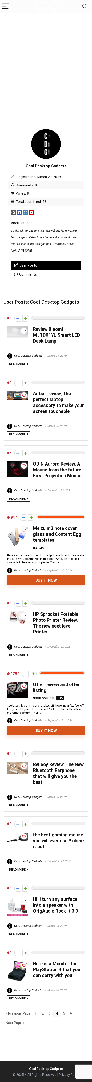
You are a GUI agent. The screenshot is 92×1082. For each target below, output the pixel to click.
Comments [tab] (28, 274)
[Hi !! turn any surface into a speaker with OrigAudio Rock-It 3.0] (17, 898)
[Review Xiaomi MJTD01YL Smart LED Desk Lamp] (17, 328)
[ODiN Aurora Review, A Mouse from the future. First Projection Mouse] (17, 463)
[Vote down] (17, 318)
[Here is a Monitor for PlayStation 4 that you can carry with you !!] (17, 963)
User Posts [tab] (28, 265)
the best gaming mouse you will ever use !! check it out (59, 840)
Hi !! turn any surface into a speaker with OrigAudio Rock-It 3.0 (55, 905)
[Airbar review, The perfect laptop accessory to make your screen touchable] (17, 393)
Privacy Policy (69, 1075)
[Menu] (5, 6)
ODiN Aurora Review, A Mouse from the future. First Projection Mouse (57, 469)
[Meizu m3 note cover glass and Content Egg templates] (17, 527)
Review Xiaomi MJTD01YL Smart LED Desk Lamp (56, 335)
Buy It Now (46, 580)
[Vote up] (25, 318)
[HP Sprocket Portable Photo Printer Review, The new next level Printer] (17, 613)
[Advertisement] (46, 61)
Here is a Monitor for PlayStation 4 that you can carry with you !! (56, 969)
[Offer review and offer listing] (17, 684)
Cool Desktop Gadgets (27, 355)
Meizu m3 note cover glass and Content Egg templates (57, 534)
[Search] (84, 6)
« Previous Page (18, 1013)
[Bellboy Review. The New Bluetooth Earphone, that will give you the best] (17, 764)
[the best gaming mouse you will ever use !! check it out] (17, 834)
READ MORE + (18, 364)
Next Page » (15, 1023)
